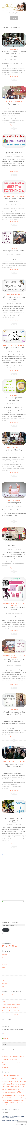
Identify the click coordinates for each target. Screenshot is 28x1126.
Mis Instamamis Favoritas (7, 973)
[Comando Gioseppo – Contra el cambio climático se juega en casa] (14, 40)
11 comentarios (18, 506)
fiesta (14, 1084)
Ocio (3, 980)
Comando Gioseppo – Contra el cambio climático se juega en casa (14, 53)
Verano (16, 1102)
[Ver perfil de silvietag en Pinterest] (13, 946)
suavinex (21, 1100)
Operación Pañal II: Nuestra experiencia (14, 200)
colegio (20, 1078)
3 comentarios (18, 204)
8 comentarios (18, 351)
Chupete (17, 1078)
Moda (3, 977)
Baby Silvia (9, 101)
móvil (13, 1098)
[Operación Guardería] (14, 141)
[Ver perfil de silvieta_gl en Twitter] (6, 946)
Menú (15, 18)
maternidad (14, 1092)
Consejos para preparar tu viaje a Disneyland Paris (13, 1056)
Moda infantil (6, 1098)
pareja (25, 1098)
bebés (17, 1076)
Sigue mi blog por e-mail (11, 922)
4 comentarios (18, 613)
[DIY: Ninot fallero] (14, 534)
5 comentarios (18, 254)
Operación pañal (14, 502)
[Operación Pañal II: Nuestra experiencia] (14, 187)
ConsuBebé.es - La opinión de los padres (11, 1010)
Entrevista (8, 1084)
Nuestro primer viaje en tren (14, 251)
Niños (21, 1098)
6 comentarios (18, 770)
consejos (5, 1081)
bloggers (11, 1078)
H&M (20, 1084)
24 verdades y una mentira (8, 994)
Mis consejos (14, 49)
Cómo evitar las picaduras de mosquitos (14, 298)
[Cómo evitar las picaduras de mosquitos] (14, 285)
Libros (24, 1086)
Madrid (19, 1089)
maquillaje (9, 1092)
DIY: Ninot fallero (14, 545)
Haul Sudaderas (5, 1067)
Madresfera (14, 1089)
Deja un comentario (18, 59)
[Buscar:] (14, 1044)
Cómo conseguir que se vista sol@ (9, 1059)
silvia (17, 1100)
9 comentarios (18, 108)
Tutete (7, 1102)
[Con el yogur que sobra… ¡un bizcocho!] (14, 386)
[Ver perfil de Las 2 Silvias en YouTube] (16, 946)
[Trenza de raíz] (14, 92)
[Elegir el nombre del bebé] (14, 336)
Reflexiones (21, 345)
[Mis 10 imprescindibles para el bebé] (14, 589)
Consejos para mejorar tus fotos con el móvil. (14, 713)
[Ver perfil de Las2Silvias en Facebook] (3, 946)
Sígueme (6, 930)
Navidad (18, 1098)
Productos (21, 150)
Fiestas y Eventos (16, 655)
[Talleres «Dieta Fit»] (14, 438)
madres (10, 1089)
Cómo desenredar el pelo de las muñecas (11, 1004)
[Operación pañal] (14, 490)
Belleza (21, 1076)
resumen (14, 1100)
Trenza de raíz (14, 104)
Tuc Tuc (3, 1102)
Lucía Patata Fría (5, 1089)
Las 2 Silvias (18, 247)
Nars (15, 1098)
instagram (23, 1084)
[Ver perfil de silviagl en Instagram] (10, 946)
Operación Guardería (14, 152)
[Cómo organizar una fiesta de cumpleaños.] (14, 646)
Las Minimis (20, 1086)
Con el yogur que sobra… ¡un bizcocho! (14, 399)
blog (7, 1078)
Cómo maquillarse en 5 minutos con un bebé (14, 765)
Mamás (9, 447)
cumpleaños (10, 1081)
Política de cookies (14, 1120)
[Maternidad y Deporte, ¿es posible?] (14, 806)
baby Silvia (7, 1075)
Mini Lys (4, 1001)
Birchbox (4, 1078)
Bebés (5, 150)
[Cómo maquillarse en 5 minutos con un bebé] (14, 752)
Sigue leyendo (10, 76)
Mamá (22, 1089)
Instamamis (6, 1087)
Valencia (12, 1102)
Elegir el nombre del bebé (14, 347)
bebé (14, 1076)
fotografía (17, 1084)
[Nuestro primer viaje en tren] (14, 237)
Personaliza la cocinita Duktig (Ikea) (10, 1014)
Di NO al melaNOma (6, 1053)
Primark (4, 1100)
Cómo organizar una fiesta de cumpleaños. (14, 660)
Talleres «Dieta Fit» (14, 450)
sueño (24, 1100)
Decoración (16, 1081)
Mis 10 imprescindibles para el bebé (14, 608)
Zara (19, 1102)
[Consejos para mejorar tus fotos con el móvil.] (14, 700)
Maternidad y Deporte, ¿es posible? (14, 819)
